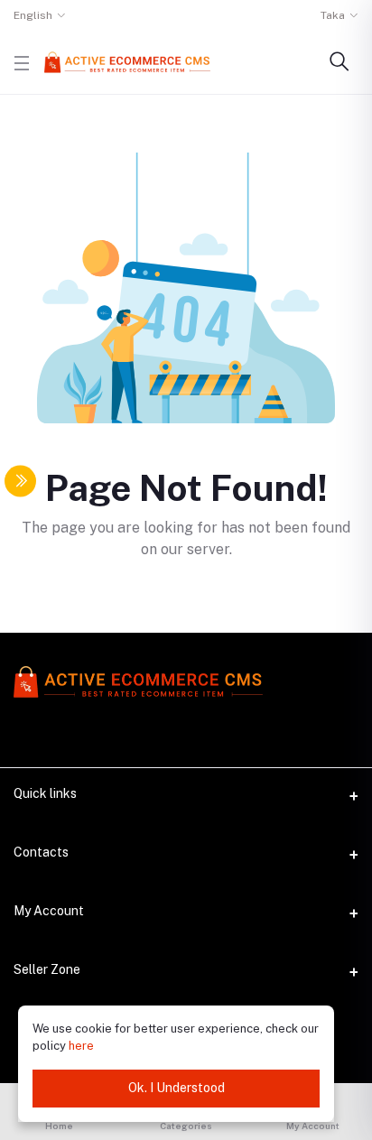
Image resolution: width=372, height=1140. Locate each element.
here (81, 1045)
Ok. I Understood (176, 1087)
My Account (49, 911)
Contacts (41, 852)
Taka (333, 15)
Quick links (45, 793)
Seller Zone (47, 969)
